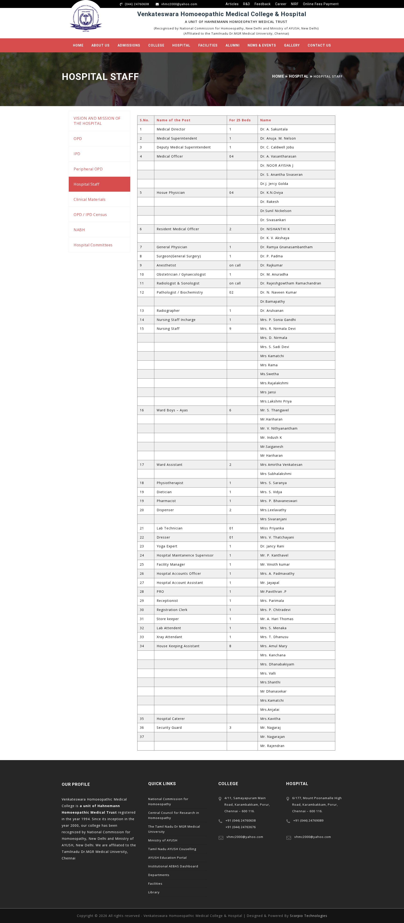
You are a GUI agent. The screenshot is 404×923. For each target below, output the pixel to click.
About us (100, 45)
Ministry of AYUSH (162, 840)
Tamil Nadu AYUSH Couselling (172, 849)
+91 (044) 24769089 (308, 820)
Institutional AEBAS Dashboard (173, 866)
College (156, 45)
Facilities (208, 45)
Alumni (233, 45)
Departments (159, 875)
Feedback (263, 4)
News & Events (262, 45)
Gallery (292, 45)
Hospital (181, 45)
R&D (246, 4)
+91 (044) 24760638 (241, 820)
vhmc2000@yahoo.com (179, 4)
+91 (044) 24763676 (241, 827)
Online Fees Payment (321, 4)
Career (281, 4)
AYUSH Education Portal (167, 857)
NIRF (295, 4)
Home (78, 45)
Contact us (319, 45)
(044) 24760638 (137, 4)
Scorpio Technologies (308, 915)
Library (154, 892)
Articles (232, 4)
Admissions (129, 45)
